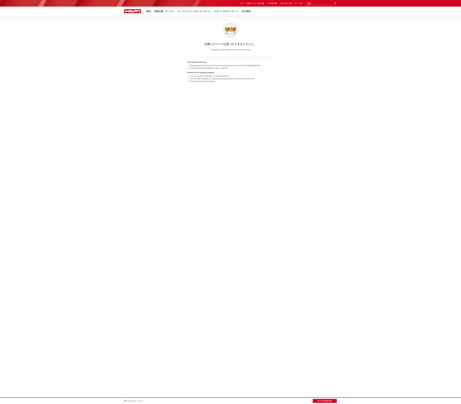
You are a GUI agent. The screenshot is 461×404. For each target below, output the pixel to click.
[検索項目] (335, 3)
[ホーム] (132, 11)
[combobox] (321, 3)
